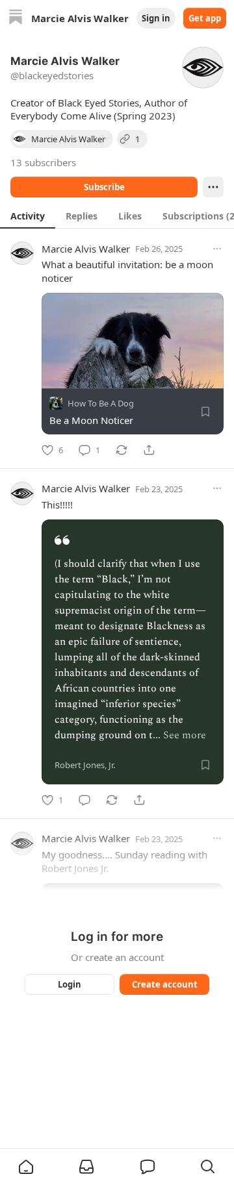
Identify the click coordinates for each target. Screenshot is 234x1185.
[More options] (217, 248)
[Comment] (84, 800)
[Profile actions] (213, 187)
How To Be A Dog (101, 403)
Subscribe (104, 187)
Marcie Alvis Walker (86, 248)
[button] (26, 1166)
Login (69, 984)
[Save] (205, 411)
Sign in (156, 18)
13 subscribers (43, 162)
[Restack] (121, 450)
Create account (165, 984)
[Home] (15, 18)
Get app (204, 18)
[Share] (149, 450)
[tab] (27, 216)
